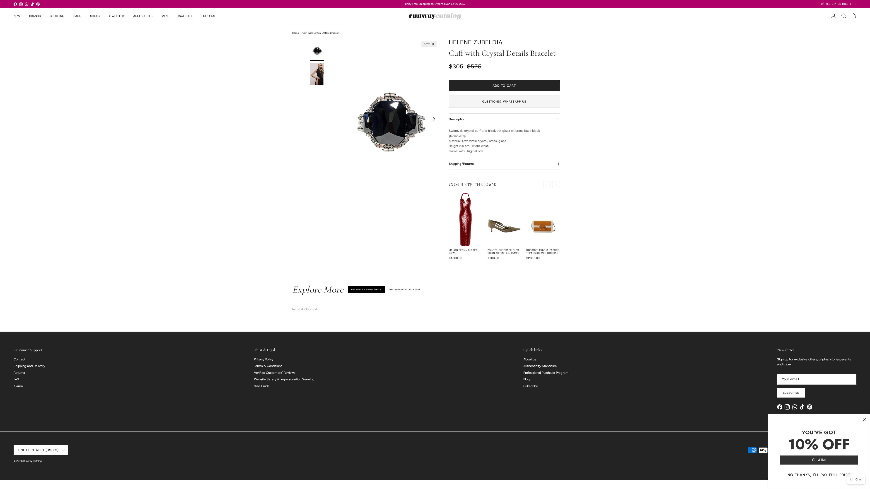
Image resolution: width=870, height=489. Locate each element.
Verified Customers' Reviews (274, 373)
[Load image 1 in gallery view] (390, 116)
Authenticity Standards (540, 366)
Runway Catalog (32, 461)
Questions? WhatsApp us (504, 101)
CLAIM (819, 460)
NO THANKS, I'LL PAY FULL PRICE (819, 474)
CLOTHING (57, 16)
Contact (19, 359)
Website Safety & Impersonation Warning (284, 379)
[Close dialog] (864, 420)
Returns (19, 373)
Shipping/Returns (461, 164)
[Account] (832, 16)
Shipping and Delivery (29, 366)
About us (529, 359)
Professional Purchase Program (545, 373)
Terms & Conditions (268, 366)
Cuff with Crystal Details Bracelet (320, 32)
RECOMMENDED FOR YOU (404, 289)
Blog (526, 379)
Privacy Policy (263, 359)
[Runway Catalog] (435, 16)
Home (295, 32)
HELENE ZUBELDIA (476, 42)
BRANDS (35, 16)
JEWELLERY (116, 16)
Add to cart (504, 86)
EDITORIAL (209, 16)
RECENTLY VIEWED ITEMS (366, 289)
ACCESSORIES (142, 16)
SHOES (95, 16)
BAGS (77, 16)
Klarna (18, 386)
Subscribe (530, 386)
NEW (17, 16)
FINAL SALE (185, 16)
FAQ (16, 379)
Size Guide (261, 386)
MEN (165, 16)
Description (457, 119)
